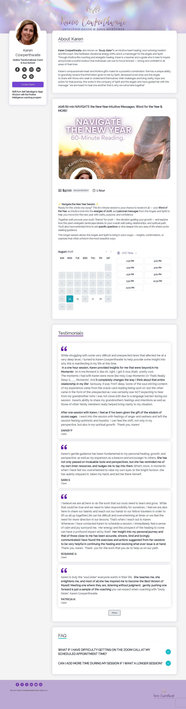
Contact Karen (28, 84)
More (114, 613)
